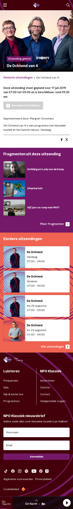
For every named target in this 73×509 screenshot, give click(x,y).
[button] (66, 502)
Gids (6, 387)
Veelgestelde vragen (53, 401)
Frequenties (10, 380)
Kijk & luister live (13, 394)
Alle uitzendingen (52, 346)
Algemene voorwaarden (18, 479)
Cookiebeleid (11, 489)
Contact (45, 394)
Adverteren (47, 380)
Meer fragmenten (52, 224)
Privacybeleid (43, 479)
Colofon (45, 387)
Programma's (11, 401)
